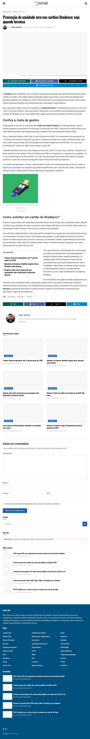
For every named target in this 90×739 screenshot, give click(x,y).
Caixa (5, 662)
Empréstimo (36, 647)
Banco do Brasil (9, 640)
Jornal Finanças (13, 734)
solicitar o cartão (76, 108)
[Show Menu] (4, 3)
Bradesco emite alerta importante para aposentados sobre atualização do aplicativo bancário (19, 272)
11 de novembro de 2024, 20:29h (13, 363)
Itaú (33, 658)
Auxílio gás (7, 633)
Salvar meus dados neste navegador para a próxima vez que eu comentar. (32, 504)
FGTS (34, 651)
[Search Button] (86, 3)
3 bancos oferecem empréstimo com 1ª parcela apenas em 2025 (21, 258)
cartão (29, 297)
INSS (34, 654)
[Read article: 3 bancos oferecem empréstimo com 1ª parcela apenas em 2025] (23, 348)
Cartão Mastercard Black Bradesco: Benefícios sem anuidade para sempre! (22, 426)
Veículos (64, 665)
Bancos (15, 12)
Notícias (64, 636)
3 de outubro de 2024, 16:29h (56, 398)
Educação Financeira (39, 644)
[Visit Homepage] (45, 3)
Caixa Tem (7, 665)
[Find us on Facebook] (3, 729)
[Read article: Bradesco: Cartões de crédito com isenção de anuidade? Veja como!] (67, 381)
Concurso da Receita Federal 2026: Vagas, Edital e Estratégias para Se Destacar (37, 580)
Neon (63, 633)
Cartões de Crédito (39, 633)
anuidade (11, 297)
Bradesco (23, 12)
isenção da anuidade (24, 125)
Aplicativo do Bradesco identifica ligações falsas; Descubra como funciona (21, 265)
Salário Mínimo (66, 651)
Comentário (8, 453)
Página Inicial (7, 12)
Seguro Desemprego (68, 654)
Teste (63, 662)
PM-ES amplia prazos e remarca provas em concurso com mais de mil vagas (35, 589)
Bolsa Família (8, 651)
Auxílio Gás (7, 636)
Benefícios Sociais (10, 647)
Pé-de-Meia (65, 644)
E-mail (6, 493)
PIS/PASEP (65, 647)
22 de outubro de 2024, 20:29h (57, 366)
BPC (4, 654)
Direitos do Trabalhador (40, 636)
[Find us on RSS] (6, 729)
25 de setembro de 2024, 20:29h (13, 431)
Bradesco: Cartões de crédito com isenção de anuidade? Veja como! (66, 394)
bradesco (21, 297)
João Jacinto (16, 27)
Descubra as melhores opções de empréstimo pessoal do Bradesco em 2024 (64, 426)
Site (48, 493)
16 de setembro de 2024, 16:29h (57, 431)
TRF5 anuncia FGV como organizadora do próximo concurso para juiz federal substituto (39, 553)
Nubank (63, 640)
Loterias (35, 662)
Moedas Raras (37, 665)
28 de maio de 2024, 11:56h (34, 27)
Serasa (63, 658)
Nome (6, 483)
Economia (35, 640)
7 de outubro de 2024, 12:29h (12, 398)
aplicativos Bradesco (35, 239)
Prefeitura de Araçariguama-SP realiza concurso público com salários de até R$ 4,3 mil (39, 571)
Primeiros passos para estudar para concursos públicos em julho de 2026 (35, 562)
